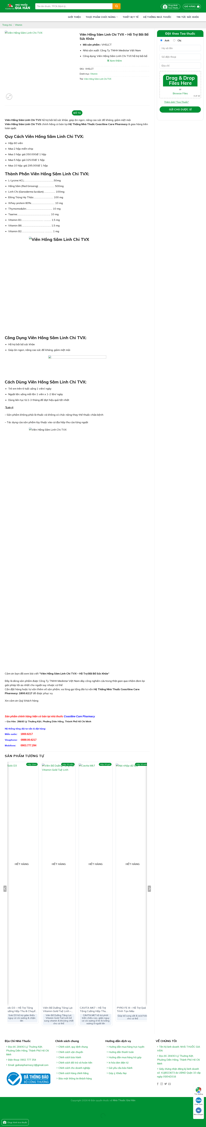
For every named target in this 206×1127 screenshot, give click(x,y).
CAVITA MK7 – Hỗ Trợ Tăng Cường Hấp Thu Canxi (93, 1009)
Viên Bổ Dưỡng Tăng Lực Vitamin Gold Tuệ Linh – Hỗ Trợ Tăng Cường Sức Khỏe (58, 1009)
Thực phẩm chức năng (101, 17)
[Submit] (116, 6)
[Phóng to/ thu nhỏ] (12, 1108)
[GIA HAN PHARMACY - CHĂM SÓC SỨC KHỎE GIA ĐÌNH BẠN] (17, 6)
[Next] (149, 895)
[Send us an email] (169, 1084)
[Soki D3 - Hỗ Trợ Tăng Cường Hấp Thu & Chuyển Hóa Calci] (21, 884)
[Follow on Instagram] (161, 1084)
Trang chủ (7, 25)
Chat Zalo (198, 1104)
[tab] (77, 112)
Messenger (198, 1114)
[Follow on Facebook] (157, 1084)
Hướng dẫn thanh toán (121, 1052)
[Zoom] (9, 96)
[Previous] (5, 895)
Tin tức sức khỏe (187, 17)
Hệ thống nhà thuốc (157, 17)
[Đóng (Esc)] (3, 1108)
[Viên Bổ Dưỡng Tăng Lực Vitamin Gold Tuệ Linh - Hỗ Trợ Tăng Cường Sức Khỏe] (58, 884)
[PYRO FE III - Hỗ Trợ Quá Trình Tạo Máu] (132, 884)
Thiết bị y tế (131, 17)
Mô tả (77, 113)
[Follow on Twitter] (165, 1084)
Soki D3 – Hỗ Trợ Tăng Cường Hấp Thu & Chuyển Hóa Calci (21, 1009)
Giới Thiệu (74, 17)
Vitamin (18, 25)
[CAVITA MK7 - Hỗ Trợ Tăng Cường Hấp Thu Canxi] (95, 884)
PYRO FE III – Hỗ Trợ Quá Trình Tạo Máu (131, 1009)
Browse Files (180, 93)
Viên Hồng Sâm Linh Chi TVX (97, 79)
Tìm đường (198, 1094)
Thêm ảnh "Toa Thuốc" (176, 102)
